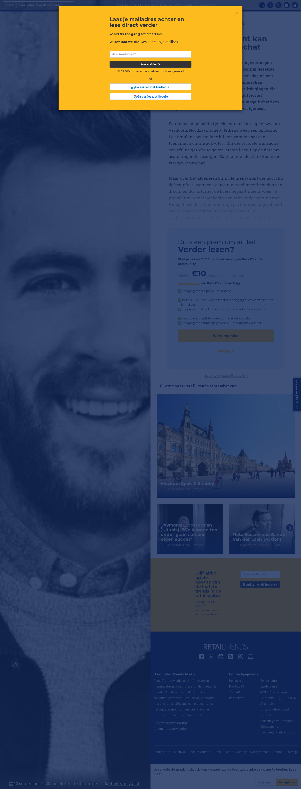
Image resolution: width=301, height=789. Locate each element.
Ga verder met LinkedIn (152, 87)
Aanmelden (149, 64)
